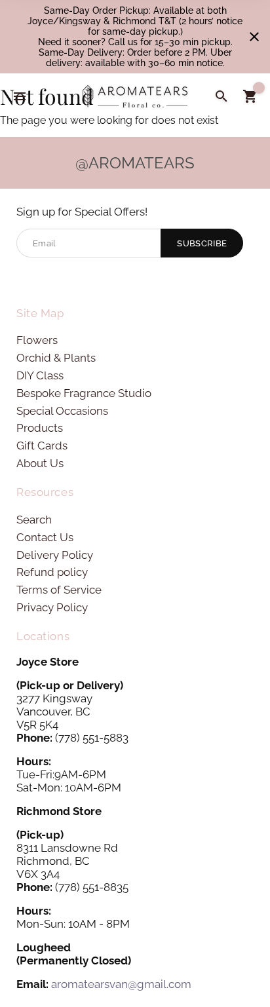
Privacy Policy (52, 607)
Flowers (37, 340)
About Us (40, 463)
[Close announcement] (254, 36)
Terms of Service (59, 589)
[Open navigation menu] (19, 96)
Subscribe (202, 243)
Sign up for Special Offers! (81, 211)
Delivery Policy (54, 554)
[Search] (221, 96)
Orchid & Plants (56, 357)
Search (34, 519)
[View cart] (250, 96)
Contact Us (44, 537)
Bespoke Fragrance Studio (83, 393)
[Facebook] (24, 280)
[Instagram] (46, 280)
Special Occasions (62, 410)
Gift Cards (42, 445)
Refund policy (52, 572)
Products (39, 427)
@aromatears (135, 162)
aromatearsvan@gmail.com (121, 984)
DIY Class (40, 375)
